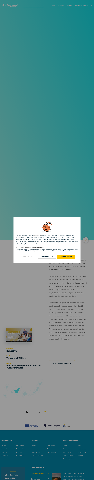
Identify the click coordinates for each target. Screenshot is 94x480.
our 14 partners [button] (37, 235)
